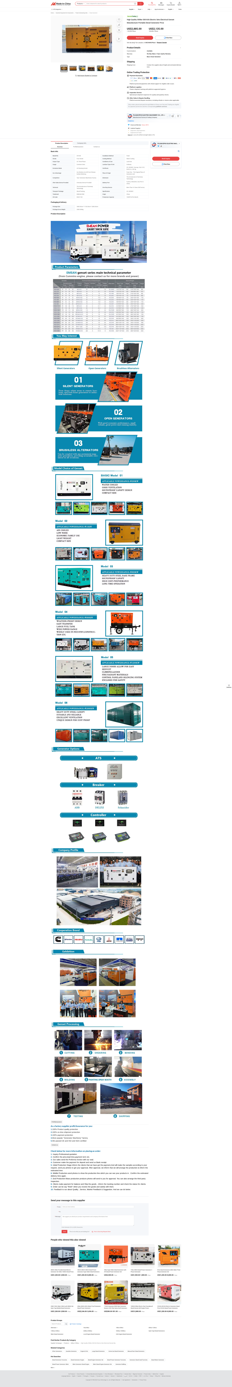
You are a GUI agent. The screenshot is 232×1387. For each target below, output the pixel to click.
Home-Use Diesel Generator (116, 1351)
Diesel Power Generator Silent (60, 1364)
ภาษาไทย (145, 1376)
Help (149, 9)
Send (64, 1231)
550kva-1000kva (120, 1331)
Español (79, 1376)
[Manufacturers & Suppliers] (61, 4)
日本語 (135, 1376)
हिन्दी (140, 1376)
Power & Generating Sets (81, 13)
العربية (125, 1376)
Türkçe (151, 1376)
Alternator (53, 1327)
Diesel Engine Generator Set (95, 1360)
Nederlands (119, 1376)
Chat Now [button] (169, 38)
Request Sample (162, 42)
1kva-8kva (86, 1327)
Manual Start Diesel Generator (136, 1351)
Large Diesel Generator (98, 1351)
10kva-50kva (119, 1327)
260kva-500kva (87, 1331)
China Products (80, 1374)
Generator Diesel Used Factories (138, 1360)
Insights (162, 1374)
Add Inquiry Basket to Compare (87, 76)
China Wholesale (108, 1374)
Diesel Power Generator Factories (116, 1360)
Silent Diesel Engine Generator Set (102, 1364)
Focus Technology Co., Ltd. (104, 1380)
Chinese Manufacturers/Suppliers (94, 1374)
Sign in (179, 5)
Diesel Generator (93, 13)
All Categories (57, 9)
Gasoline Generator (71, 1351)
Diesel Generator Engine (77, 1360)
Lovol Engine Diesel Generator (91, 1334)
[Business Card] (178, 151)
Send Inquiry (140, 38)
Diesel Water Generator (157, 1360)
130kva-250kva (55, 1331)
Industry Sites (127, 1374)
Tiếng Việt (157, 1376)
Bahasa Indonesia (166, 1376)
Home (52, 13)
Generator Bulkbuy (121, 1364)
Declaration (135, 1380)
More (52, 1367)
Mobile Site (155, 1374)
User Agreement (126, 1380)
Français (92, 1376)
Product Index (147, 1374)
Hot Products (71, 1374)
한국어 (130, 1376)
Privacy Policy (142, 1380)
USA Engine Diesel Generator (124, 1334)
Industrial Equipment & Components (64, 13)
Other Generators (57, 1351)
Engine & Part (84, 1351)
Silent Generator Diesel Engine (80, 1364)
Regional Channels (137, 1374)
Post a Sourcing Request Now (101, 1231)
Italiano (107, 1376)
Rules (180, 9)
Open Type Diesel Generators (157, 1331)
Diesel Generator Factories (59, 1360)
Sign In (130, 135)
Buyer (139, 9)
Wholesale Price (118, 1374)
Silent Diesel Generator (57, 1334)
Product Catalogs (76, 1324)
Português (85, 1376)
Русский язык (99, 1376)
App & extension (159, 9)
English (73, 1376)
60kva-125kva (153, 1327)
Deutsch (113, 1376)
